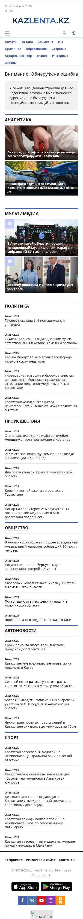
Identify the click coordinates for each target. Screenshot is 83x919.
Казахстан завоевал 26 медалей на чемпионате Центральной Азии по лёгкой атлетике (38, 756)
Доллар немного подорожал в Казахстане (38, 619)
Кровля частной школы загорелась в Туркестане (34, 492)
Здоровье (58, 49)
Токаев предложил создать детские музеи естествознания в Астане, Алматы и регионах (41, 341)
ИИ (60, 42)
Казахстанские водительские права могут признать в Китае (38, 665)
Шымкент (45, 42)
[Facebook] (22, 900)
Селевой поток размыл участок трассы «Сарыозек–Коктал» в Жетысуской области (38, 683)
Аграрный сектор (18, 56)
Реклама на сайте (41, 860)
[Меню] (7, 33)
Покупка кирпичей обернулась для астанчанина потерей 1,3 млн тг (32, 566)
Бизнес (41, 56)
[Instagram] (51, 900)
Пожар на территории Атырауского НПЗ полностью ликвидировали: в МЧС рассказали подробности (37, 513)
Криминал (13, 49)
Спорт (11, 737)
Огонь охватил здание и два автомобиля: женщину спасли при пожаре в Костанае (38, 437)
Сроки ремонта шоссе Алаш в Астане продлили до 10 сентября (34, 647)
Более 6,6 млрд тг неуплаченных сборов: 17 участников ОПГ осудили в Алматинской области (39, 704)
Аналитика (18, 119)
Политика (17, 306)
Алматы (11, 42)
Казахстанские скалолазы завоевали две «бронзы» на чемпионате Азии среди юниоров (37, 778)
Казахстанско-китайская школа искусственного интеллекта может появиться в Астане (41, 406)
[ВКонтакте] (32, 900)
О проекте (14, 860)
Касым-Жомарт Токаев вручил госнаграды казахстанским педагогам (38, 359)
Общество (16, 527)
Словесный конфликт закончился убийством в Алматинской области (40, 585)
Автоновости (21, 630)
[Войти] (73, 33)
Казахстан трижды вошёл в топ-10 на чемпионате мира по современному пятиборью (34, 823)
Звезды (11, 63)
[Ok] (60, 900)
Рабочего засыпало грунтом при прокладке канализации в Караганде (39, 456)
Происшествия (22, 421)
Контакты (67, 860)
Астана (27, 42)
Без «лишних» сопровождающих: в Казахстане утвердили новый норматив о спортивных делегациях (38, 800)
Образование (36, 49)
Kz (11, 11)
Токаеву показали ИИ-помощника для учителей (35, 322)
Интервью (60, 56)
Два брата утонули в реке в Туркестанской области (39, 474)
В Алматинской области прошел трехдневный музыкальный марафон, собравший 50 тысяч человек (41, 546)
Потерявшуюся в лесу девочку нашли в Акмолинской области (36, 603)
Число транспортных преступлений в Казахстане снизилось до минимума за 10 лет (41, 724)
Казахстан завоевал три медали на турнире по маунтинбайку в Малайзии (40, 843)
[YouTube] (41, 900)
